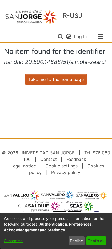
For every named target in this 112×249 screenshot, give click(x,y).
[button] (60, 36)
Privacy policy (65, 172)
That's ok (96, 240)
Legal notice (23, 166)
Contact (48, 159)
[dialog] (56, 231)
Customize (13, 240)
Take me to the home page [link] (56, 79)
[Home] (31, 17)
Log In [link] (80, 36)
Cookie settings (61, 166)
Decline (76, 240)
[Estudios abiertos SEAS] (77, 206)
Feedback (76, 159)
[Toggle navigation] (100, 36)
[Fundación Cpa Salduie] (39, 206)
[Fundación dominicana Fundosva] (91, 195)
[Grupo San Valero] (22, 195)
